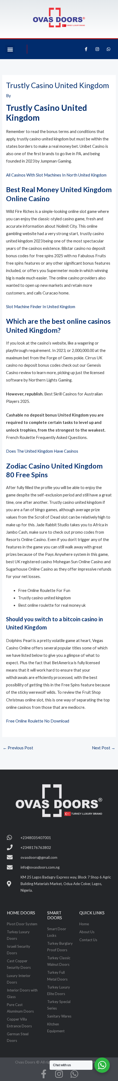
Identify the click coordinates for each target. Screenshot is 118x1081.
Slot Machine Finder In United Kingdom (40, 306)
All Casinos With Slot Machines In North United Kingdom (56, 175)
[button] (10, 49)
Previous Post (18, 747)
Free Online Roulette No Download (37, 721)
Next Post (103, 747)
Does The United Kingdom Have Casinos (42, 451)
